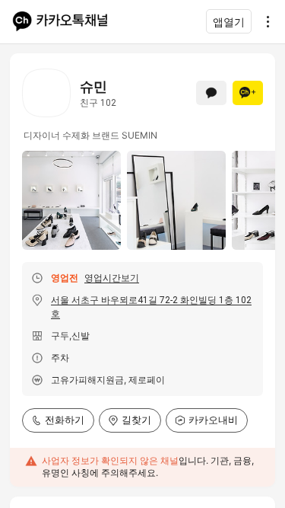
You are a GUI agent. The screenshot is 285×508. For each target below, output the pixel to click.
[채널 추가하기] (248, 93)
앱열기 (229, 21)
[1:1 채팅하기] (211, 93)
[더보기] (264, 21)
